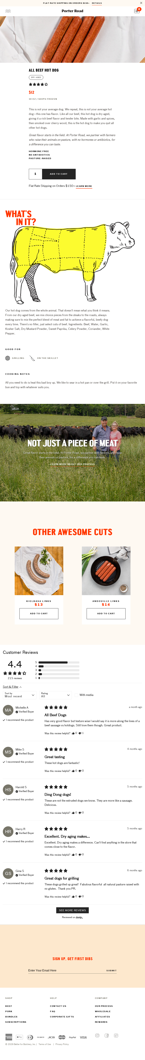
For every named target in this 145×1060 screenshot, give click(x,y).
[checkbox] (91, 695)
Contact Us (58, 1006)
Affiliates (102, 1017)
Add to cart (59, 174)
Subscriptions (16, 1022)
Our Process (104, 1006)
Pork (8, 1011)
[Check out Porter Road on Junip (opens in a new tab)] (79, 917)
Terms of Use (45, 1044)
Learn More (84, 186)
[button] (38, 84)
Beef (8, 1006)
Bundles (11, 1017)
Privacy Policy (62, 1044)
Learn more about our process (72, 464)
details (97, 3)
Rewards (101, 1022)
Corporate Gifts (62, 1017)
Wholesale (103, 1011)
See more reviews (72, 910)
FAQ (52, 1011)
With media (86, 695)
